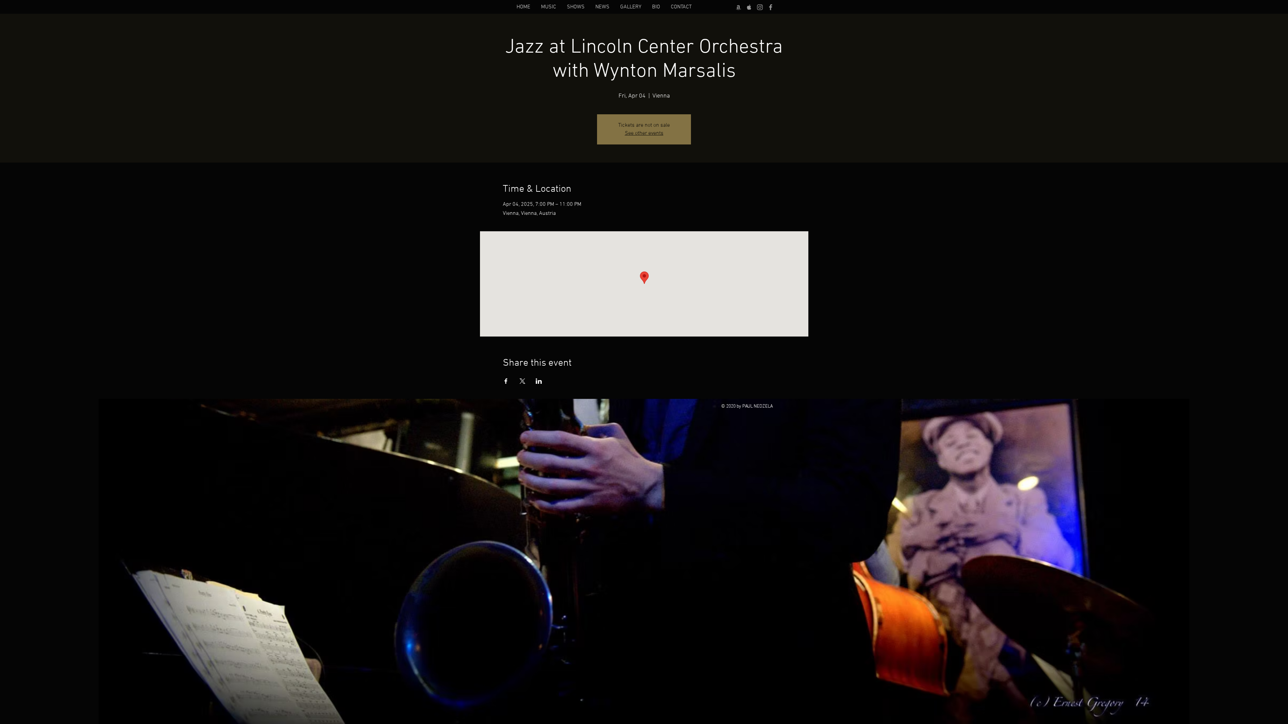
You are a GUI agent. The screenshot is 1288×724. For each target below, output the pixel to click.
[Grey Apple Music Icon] (749, 7)
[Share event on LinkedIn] (539, 381)
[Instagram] (760, 7)
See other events (644, 133)
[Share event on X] (522, 381)
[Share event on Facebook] (506, 381)
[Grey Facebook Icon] (770, 7)
